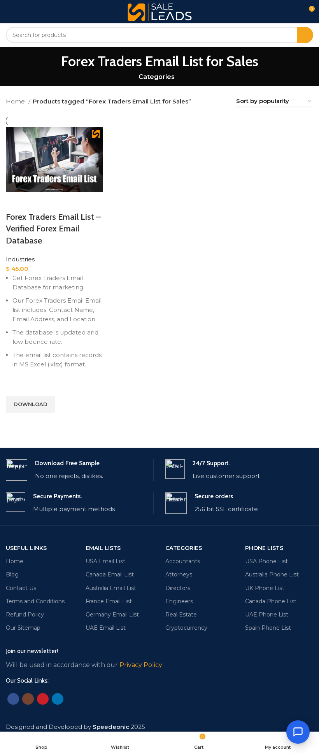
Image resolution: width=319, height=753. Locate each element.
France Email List (109, 601)
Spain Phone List (268, 627)
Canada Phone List (270, 601)
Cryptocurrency (186, 627)
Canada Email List (110, 574)
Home (16, 101)
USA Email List (105, 561)
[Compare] (15, 201)
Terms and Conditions (35, 601)
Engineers (179, 601)
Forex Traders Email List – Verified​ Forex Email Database (53, 229)
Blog (12, 574)
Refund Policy (25, 614)
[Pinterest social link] (43, 699)
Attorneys (178, 574)
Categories (156, 77)
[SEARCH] (305, 35)
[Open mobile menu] (9, 11)
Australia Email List (111, 588)
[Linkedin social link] (57, 699)
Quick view (15, 422)
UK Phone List (264, 588)
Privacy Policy (140, 665)
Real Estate (181, 614)
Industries (20, 259)
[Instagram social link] (28, 699)
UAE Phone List (266, 614)
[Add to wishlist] (15, 386)
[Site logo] (160, 11)
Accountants (182, 561)
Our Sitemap (23, 627)
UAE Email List (106, 627)
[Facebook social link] (13, 699)
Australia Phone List (272, 574)
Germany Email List (112, 614)
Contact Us (21, 588)
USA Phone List (266, 561)
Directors (177, 588)
